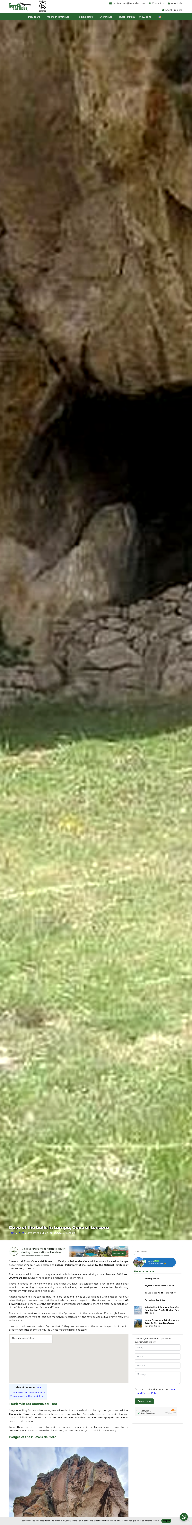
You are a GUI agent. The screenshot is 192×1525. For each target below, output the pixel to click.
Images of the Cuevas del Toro (27, 1396)
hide (39, 1387)
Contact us (158, 3)
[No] (188, 1520)
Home (12, 1233)
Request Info (118, 1253)
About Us (176, 3)
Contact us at (144, 1401)
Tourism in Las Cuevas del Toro (27, 1392)
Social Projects (173, 10)
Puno (21, 1233)
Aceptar (166, 1521)
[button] (35, 16)
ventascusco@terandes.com (129, 3)
